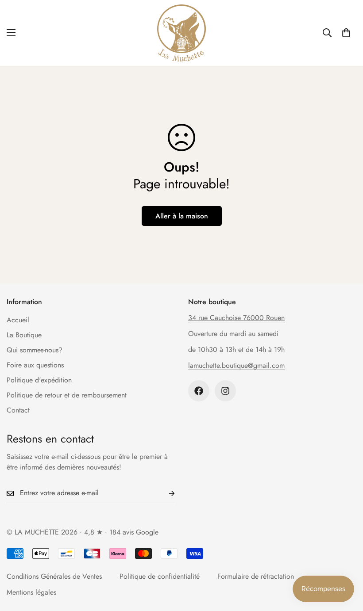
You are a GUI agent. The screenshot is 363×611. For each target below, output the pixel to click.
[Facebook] (198, 390)
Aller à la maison (181, 216)
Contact (18, 410)
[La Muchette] (181, 33)
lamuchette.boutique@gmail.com (236, 365)
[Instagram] (225, 390)
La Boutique (24, 335)
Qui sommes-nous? (34, 350)
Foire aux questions (35, 365)
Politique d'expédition (39, 380)
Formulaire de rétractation (255, 576)
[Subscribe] (164, 493)
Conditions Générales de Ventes (54, 576)
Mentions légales (31, 592)
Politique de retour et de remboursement (67, 395)
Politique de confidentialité (160, 576)
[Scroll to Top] (346, 563)
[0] (346, 33)
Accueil (18, 320)
